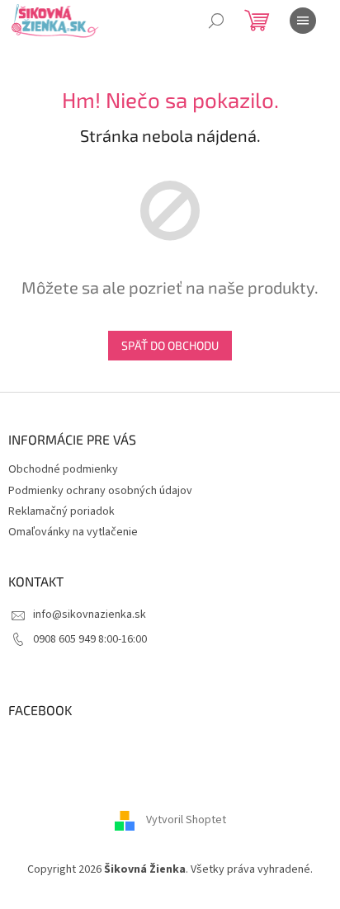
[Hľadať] (216, 20)
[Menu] (302, 20)
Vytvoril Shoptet (186, 820)
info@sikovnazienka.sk (89, 614)
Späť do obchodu (170, 345)
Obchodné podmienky (63, 469)
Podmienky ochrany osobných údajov (100, 491)
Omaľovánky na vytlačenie (73, 532)
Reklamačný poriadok (61, 511)
